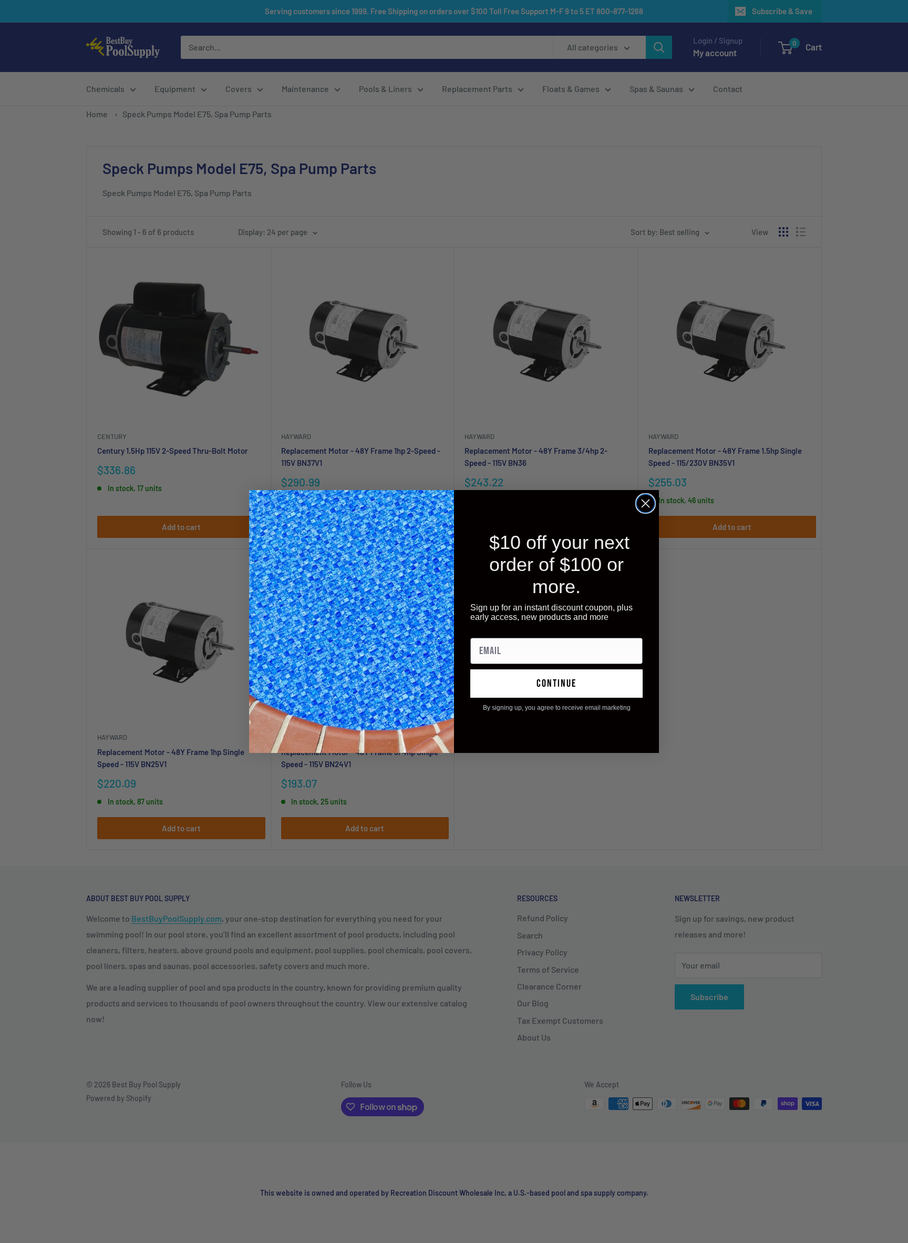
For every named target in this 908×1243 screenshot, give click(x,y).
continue (556, 683)
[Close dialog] (645, 503)
